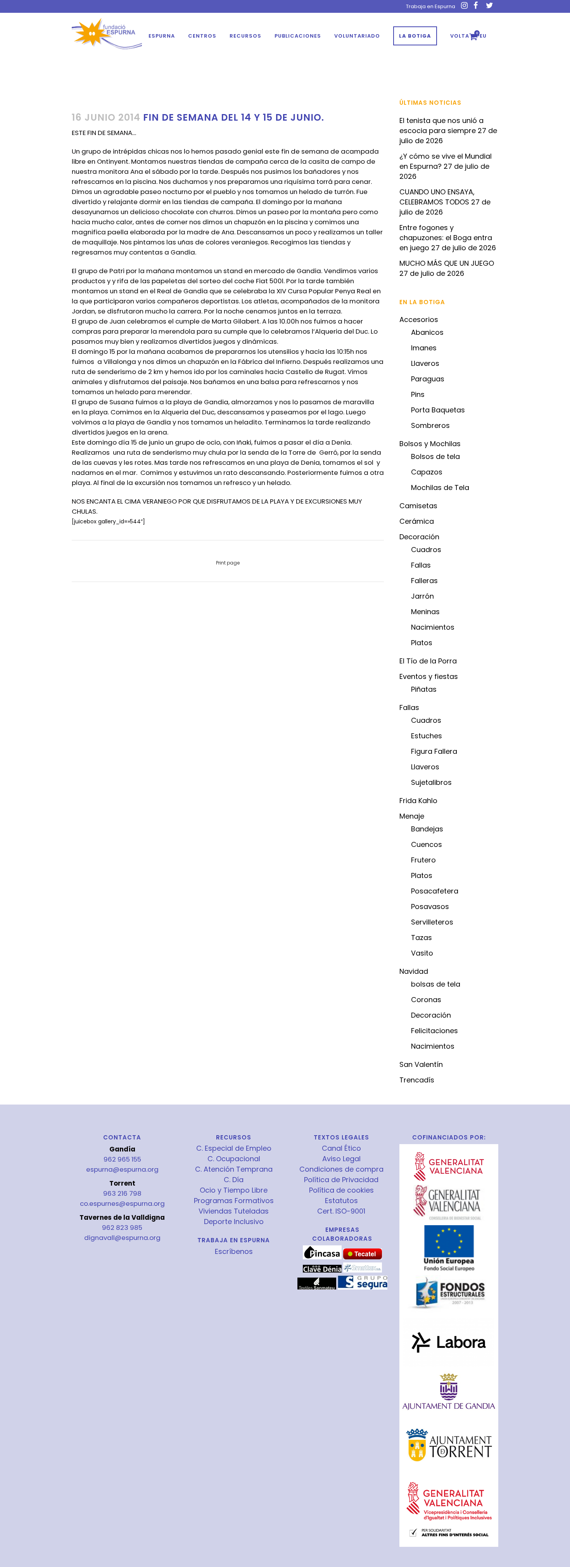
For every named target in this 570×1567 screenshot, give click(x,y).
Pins (418, 394)
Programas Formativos (234, 1200)
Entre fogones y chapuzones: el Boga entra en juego (445, 238)
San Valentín (421, 1064)
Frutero (423, 860)
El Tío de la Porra (428, 661)
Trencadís (416, 1080)
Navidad (413, 971)
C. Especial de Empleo (233, 1148)
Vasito (422, 953)
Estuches (426, 736)
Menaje (411, 816)
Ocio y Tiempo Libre (234, 1190)
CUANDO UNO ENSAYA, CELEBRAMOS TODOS (437, 197)
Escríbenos (234, 1251)
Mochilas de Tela (440, 487)
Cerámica (416, 521)
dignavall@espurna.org (122, 1237)
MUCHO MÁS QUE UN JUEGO (446, 263)
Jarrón (422, 596)
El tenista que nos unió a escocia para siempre (441, 125)
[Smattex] (362, 1270)
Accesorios (418, 319)
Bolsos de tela (435, 456)
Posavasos (430, 906)
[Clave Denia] (322, 1270)
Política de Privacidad (341, 1180)
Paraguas (427, 379)
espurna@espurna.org (122, 1169)
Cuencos (426, 844)
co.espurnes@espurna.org (122, 1203)
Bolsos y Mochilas (430, 443)
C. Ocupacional (233, 1159)
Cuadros (426, 549)
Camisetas (418, 506)
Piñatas (424, 689)
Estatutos (341, 1200)
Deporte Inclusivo (234, 1221)
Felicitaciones (434, 1030)
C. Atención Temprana (234, 1169)
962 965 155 (122, 1159)
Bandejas (427, 829)
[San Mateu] (316, 1288)
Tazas (421, 937)
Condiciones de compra (341, 1169)
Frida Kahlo (418, 800)
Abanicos (427, 332)
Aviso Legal (341, 1159)
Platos (421, 643)
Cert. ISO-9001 (341, 1211)
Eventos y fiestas (428, 676)
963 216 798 (122, 1193)
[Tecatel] (362, 1257)
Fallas (421, 565)
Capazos (426, 472)
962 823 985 (122, 1227)
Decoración (419, 537)
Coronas (426, 999)
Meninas (425, 611)
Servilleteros (432, 922)
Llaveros (425, 363)
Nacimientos (432, 627)
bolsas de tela (435, 984)
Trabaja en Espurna (430, 6)
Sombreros (430, 425)
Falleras (424, 580)
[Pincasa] (322, 1257)
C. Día (234, 1180)
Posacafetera (434, 891)
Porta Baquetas (438, 410)
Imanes (424, 348)
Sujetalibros (431, 782)
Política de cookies (341, 1190)
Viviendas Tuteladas (234, 1211)
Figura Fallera (434, 751)
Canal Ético (341, 1148)
